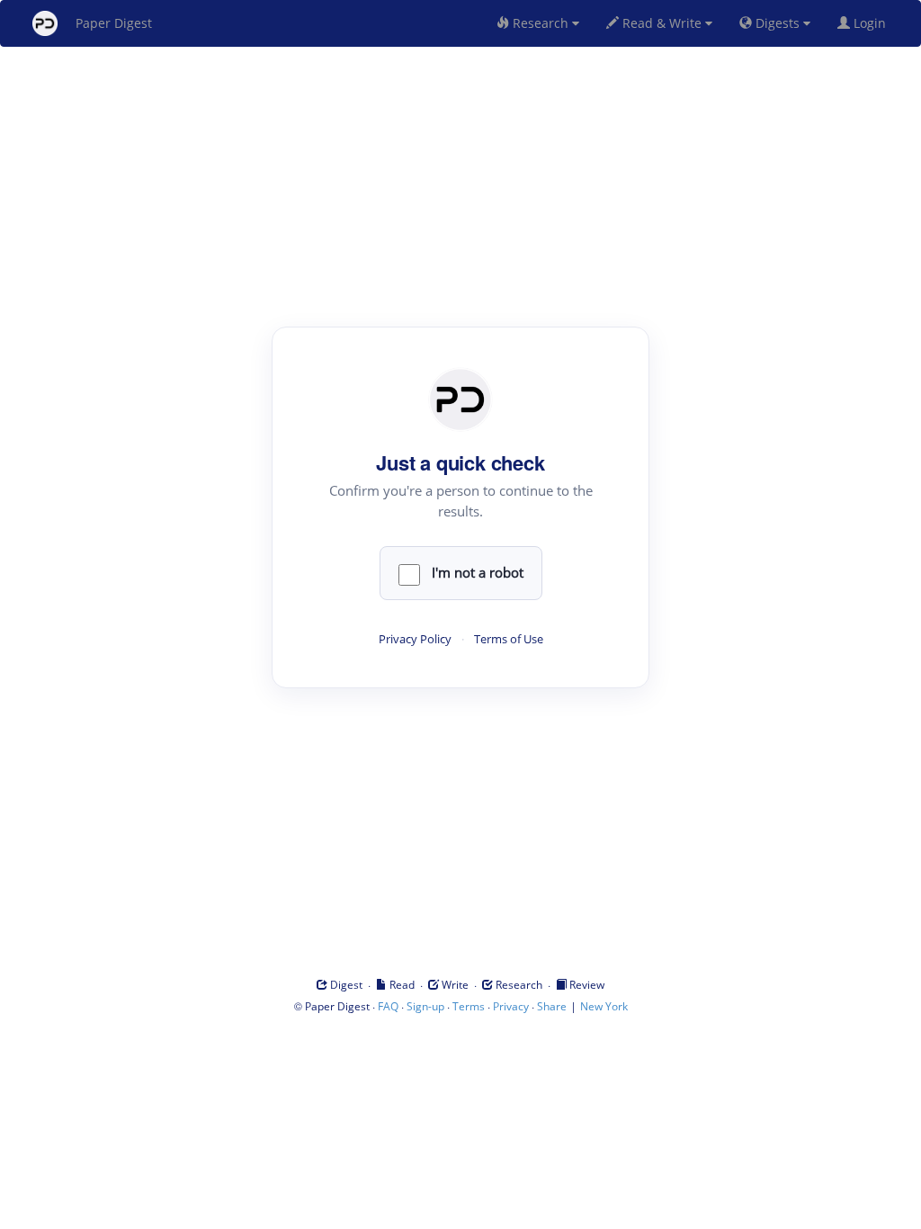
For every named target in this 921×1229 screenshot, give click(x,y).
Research (540, 22)
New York (604, 1006)
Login (871, 22)
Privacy (511, 1006)
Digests (777, 22)
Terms (468, 1006)
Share (552, 1006)
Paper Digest (114, 22)
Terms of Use (508, 639)
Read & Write (662, 22)
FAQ (388, 1006)
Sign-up (425, 1006)
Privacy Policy (415, 639)
